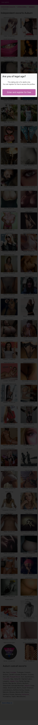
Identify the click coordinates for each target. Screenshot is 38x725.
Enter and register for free (19, 92)
